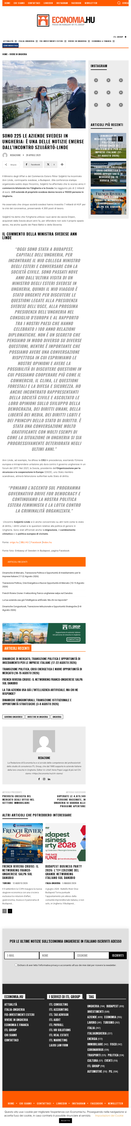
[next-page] (10, 911)
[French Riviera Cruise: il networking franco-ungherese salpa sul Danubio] (22, 843)
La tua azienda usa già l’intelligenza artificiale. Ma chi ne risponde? (35, 600)
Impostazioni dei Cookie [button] (109, 1115)
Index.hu (47, 542)
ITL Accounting (58, 1009)
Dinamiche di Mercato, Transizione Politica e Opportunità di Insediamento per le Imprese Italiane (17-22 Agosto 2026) (41, 575)
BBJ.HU (25, 542)
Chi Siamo (10, 1035)
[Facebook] (39, 778)
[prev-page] (4, 911)
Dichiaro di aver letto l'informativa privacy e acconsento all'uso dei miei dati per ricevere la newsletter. (67, 965)
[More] (62, 164)
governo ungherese (13, 716)
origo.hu (14, 542)
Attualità (10, 1004)
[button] (123, 3)
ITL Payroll (56, 1025)
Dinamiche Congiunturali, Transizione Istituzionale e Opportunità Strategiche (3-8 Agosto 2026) (41, 608)
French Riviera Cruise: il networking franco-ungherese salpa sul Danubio (37, 593)
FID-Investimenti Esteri (19, 1015)
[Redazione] (5, 155)
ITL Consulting (58, 1004)
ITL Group (10, 1030)
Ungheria (57, 716)
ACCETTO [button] (65, 1120)
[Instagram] (44, 778)
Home (4, 54)
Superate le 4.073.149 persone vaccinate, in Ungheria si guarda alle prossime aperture (70, 801)
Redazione (15, 155)
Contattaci (11, 1040)
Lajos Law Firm (58, 1045)
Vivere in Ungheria (18, 54)
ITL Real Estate (59, 1035)
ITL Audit (55, 1020)
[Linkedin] (49, 778)
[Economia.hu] (65, 20)
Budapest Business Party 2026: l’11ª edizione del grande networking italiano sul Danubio (63, 872)
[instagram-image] (96, 79)
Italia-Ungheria (52, 883)
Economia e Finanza (16, 1025)
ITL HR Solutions (60, 1030)
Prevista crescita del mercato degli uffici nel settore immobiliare (18, 799)
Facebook (36, 542)
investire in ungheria (37, 716)
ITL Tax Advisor (59, 1015)
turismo (6, 883)
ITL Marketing (58, 1040)
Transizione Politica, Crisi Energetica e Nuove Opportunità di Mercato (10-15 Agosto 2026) (43, 585)
